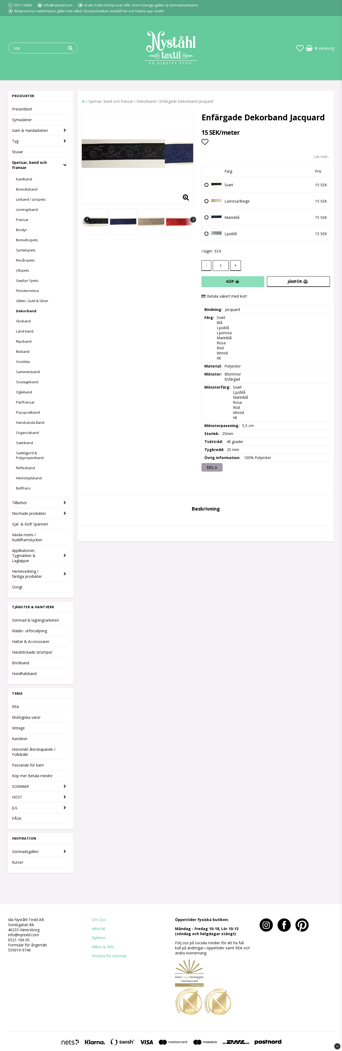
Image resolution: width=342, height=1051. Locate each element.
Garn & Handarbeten (30, 130)
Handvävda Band (30, 422)
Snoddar (23, 361)
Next (193, 220)
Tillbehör (19, 502)
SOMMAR (20, 786)
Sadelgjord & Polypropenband (30, 455)
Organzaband (27, 432)
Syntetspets (26, 250)
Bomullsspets (27, 240)
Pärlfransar (25, 402)
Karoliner (20, 738)
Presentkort (22, 109)
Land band (24, 331)
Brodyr (21, 229)
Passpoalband (28, 412)
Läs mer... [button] (321, 156)
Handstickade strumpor (32, 652)
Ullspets (22, 270)
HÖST (17, 797)
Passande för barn (28, 765)
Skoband (23, 321)
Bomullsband (26, 189)
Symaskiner (22, 119)
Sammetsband (28, 371)
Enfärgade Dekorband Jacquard (186, 101)
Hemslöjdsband (29, 478)
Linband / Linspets (31, 199)
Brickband (20, 662)
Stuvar (17, 151)
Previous (87, 220)
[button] (300, 48)
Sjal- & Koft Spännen (30, 524)
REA (15, 706)
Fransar (22, 219)
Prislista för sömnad (109, 955)
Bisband (22, 351)
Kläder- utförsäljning (29, 630)
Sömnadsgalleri (25, 851)
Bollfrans (23, 488)
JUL (15, 807)
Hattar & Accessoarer (30, 641)
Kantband (24, 179)
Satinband (24, 442)
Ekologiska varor (26, 717)
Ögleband (24, 392)
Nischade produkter (29, 513)
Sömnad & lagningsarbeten (35, 620)
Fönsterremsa (27, 290)
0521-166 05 (19, 939)
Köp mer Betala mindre (32, 775)
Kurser (17, 862)
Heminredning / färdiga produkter (27, 574)
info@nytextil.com (23, 934)
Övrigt (17, 587)
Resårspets (25, 260)
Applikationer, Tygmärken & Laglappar (24, 555)
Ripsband (24, 341)
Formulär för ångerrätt (27, 944)
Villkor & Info (103, 946)
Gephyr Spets (27, 280)
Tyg (15, 141)
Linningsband (27, 209)
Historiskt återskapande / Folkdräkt (33, 752)
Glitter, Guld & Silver (32, 300)
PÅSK (16, 818)
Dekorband (26, 311)
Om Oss (99, 919)
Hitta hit (98, 928)
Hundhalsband (24, 673)
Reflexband (25, 467)
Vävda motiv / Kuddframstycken (27, 537)
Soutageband (27, 382)
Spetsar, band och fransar (29, 165)
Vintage (18, 727)
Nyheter (99, 937)
